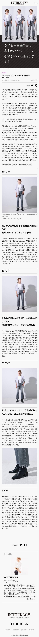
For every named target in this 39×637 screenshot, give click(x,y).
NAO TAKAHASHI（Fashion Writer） (11, 80)
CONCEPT (7, 630)
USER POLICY (15, 630)
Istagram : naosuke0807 (11, 582)
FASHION (4, 73)
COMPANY (24, 630)
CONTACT (31, 630)
